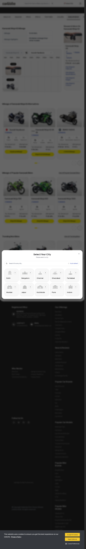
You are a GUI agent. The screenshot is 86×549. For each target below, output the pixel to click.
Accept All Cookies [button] (72, 535)
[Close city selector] (79, 254)
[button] (72, 543)
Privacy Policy (16, 537)
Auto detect (74, 263)
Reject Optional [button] (72, 539)
